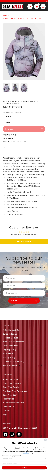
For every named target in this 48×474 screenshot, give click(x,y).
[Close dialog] (45, 439)
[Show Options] (45, 458)
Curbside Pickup (10, 334)
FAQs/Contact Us (11, 330)
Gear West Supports (12, 383)
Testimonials (8, 399)
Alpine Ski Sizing (10, 365)
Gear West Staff (10, 395)
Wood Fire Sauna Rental (13, 402)
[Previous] (5, 147)
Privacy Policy (9, 357)
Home (5, 15)
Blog (5, 414)
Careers (6, 410)
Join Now (24, 467)
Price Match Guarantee (13, 341)
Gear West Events (11, 387)
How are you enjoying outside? (11, 456)
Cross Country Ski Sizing (13, 361)
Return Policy (9, 353)
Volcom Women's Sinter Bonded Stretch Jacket (22, 18)
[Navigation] (43, 6)
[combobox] (24, 458)
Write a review (24, 241)
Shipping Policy (9, 349)
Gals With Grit (9, 406)
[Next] (12, 147)
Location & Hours (10, 338)
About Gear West (11, 379)
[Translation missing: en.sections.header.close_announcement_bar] (46, 1)
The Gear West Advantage (15, 391)
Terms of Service (10, 345)
